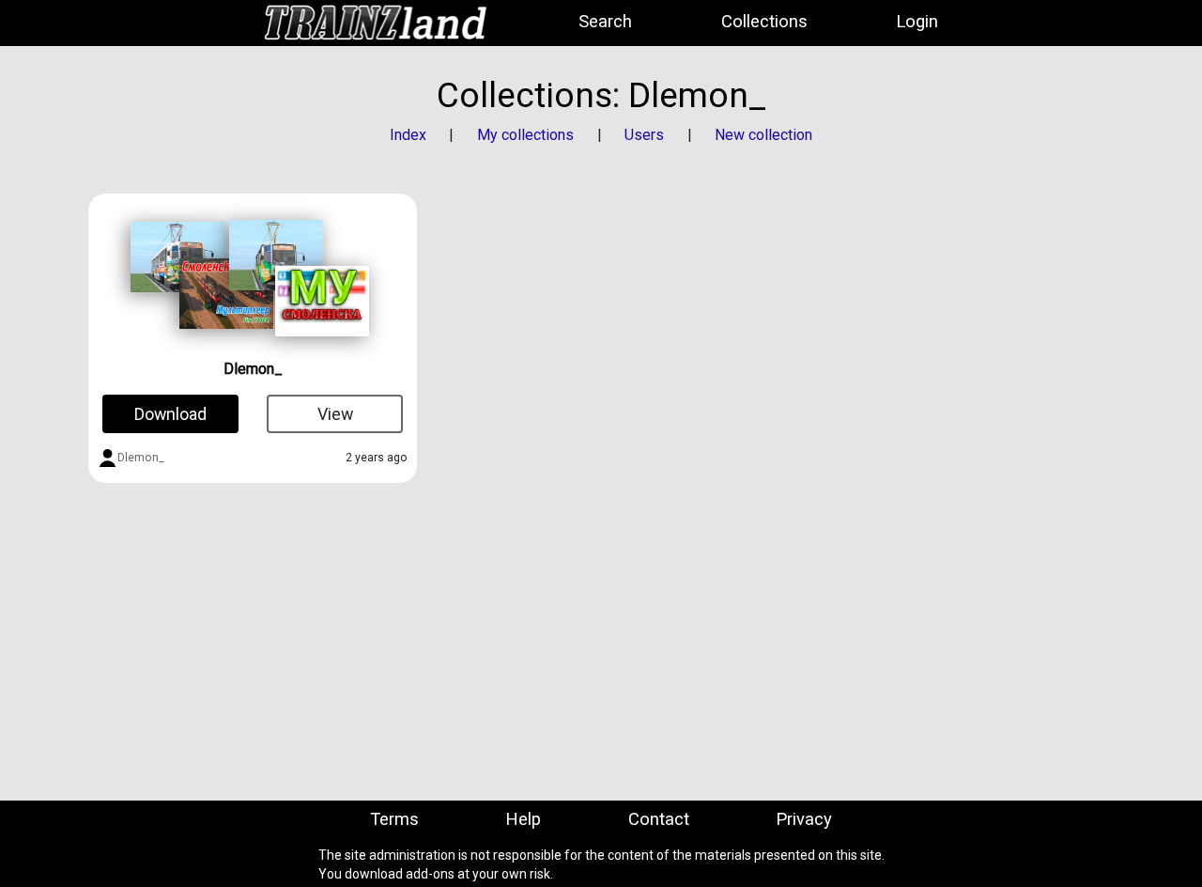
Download (170, 414)
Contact (658, 820)
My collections (525, 135)
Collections (764, 21)
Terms (394, 820)
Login (917, 21)
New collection (763, 135)
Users (644, 135)
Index (408, 135)
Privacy (804, 820)
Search (605, 21)
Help (523, 820)
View (335, 414)
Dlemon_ (253, 369)
